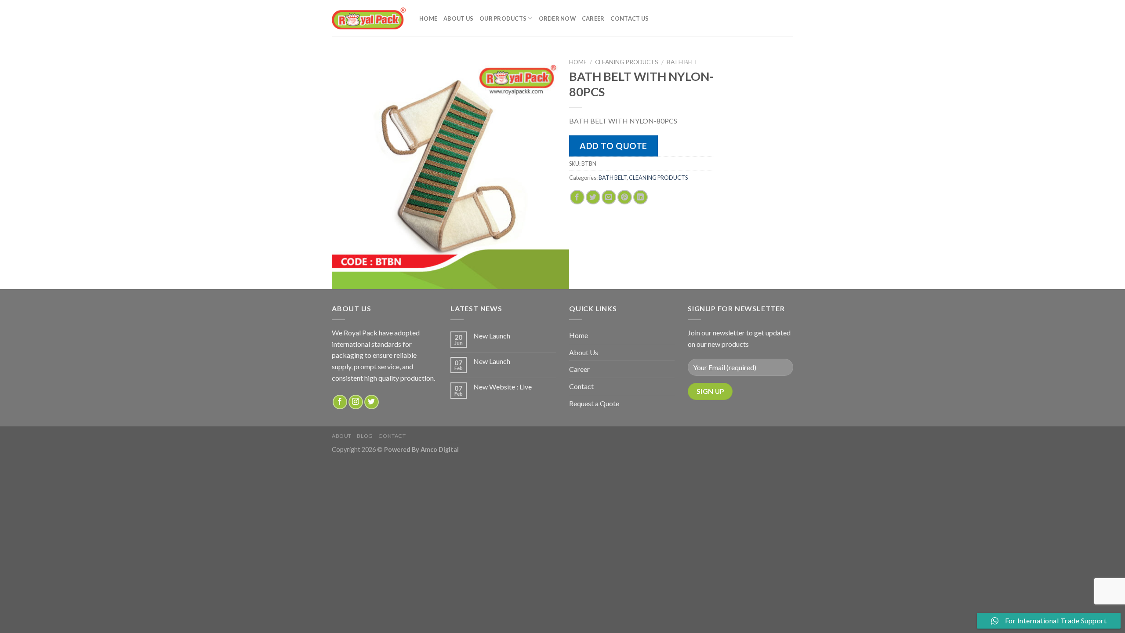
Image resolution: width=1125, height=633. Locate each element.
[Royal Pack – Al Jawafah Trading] (369, 18)
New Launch (491, 335)
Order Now (557, 18)
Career (593, 18)
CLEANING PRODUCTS (626, 61)
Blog (365, 436)
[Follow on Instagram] (355, 402)
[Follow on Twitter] (371, 402)
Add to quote (613, 146)
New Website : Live (502, 386)
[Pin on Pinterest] (624, 197)
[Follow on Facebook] (340, 402)
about (342, 436)
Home (428, 18)
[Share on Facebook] (577, 197)
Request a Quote (594, 403)
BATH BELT (682, 61)
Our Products (502, 18)
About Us (458, 18)
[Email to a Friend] (609, 197)
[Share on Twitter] (593, 197)
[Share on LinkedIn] (640, 197)
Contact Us (629, 18)
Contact (581, 386)
